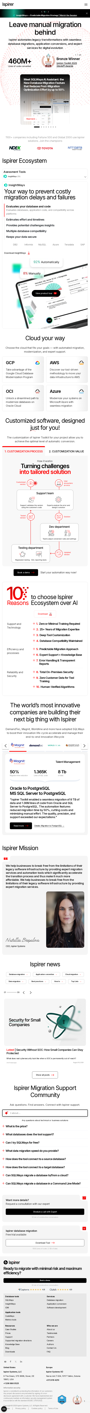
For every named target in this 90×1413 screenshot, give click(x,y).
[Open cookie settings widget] (4, 1409)
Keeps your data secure (21, 236)
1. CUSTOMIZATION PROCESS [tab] (24, 451)
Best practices (39, 981)
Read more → (31, 119)
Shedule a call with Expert (45, 1212)
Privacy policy (20, 1408)
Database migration (18, 974)
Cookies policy (37, 1408)
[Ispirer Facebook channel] (10, 1361)
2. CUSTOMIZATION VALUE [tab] (66, 451)
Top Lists (76, 981)
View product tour (44, 293)
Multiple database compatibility (26, 231)
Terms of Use (53, 1408)
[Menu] (85, 4)
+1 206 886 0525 (11, 1383)
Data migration (16, 981)
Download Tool (43, 1243)
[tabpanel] (45, 99)
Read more (19, 826)
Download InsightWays (15, 253)
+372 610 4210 (52, 1380)
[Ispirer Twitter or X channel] (16, 1361)
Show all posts (43, 1075)
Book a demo (23, 572)
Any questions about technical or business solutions (45, 1120)
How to (58, 981)
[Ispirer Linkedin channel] (21, 1361)
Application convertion (46, 974)
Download (43, 614)
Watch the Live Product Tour (57, 15)
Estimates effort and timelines (25, 219)
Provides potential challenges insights (30, 225)
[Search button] (84, 1113)
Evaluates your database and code (28, 206)
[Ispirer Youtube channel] (5, 1361)
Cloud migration (73, 974)
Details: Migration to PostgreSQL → (49, 826)
